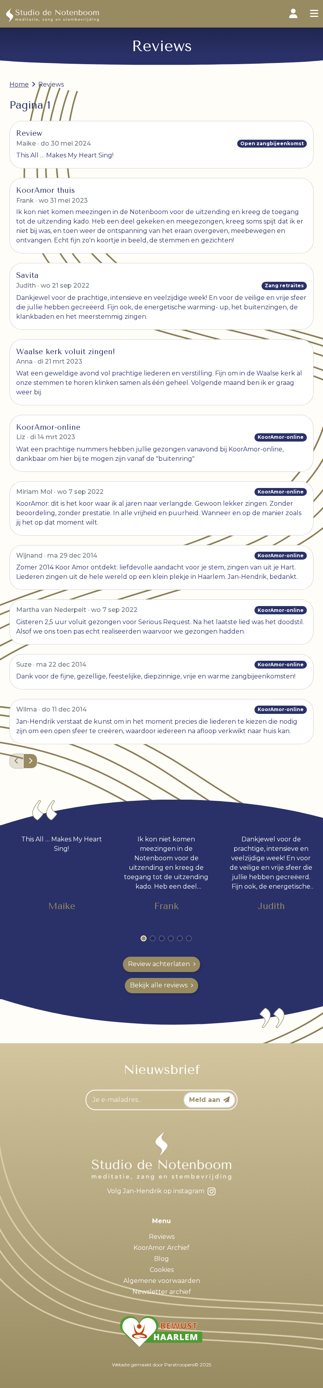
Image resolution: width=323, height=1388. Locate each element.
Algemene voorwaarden (161, 1281)
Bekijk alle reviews (158, 985)
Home (19, 84)
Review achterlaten (159, 964)
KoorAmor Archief (161, 1247)
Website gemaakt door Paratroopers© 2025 (161, 1365)
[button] (30, 761)
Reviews (161, 1236)
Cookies (162, 1269)
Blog (161, 1258)
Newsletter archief (161, 1292)
